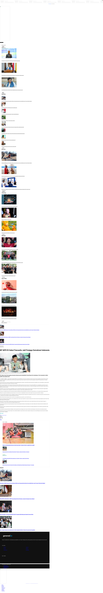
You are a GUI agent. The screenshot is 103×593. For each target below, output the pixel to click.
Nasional (1, 346)
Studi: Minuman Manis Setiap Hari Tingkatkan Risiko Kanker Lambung (9, 292)
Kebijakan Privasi (6, 565)
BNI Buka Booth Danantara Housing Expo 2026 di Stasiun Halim (8, 305)
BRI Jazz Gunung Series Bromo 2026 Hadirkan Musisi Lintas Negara (9, 318)
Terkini (3, 346)
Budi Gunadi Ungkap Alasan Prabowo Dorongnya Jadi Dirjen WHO (9, 146)
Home (2, 92)
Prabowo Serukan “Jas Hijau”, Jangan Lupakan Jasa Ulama (8, 120)
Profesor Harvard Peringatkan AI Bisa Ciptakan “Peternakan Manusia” (9, 206)
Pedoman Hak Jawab (6, 567)
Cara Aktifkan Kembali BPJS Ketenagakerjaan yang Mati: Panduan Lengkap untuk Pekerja (16, 458)
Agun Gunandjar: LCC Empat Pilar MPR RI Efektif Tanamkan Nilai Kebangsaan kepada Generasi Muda (14, 344)
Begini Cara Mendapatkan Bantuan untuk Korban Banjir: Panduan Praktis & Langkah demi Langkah (18, 445)
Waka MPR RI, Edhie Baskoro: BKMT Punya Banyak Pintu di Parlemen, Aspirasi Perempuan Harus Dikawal (15, 337)
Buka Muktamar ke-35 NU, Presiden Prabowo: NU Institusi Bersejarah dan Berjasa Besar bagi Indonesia (13, 133)
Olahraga (3, 234)
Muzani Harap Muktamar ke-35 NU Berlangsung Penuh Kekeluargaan (9, 107)
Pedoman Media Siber (6, 566)
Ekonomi (5, 548)
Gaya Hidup (3, 277)
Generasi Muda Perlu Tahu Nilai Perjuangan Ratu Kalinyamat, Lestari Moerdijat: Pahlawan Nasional (13, 75)
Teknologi (3, 191)
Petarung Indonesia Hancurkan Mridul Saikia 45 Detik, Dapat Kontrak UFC (10, 249)
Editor (1, 419)
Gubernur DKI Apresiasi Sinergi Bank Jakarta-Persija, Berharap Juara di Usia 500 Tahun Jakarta (12, 262)
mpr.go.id (1, 413)
